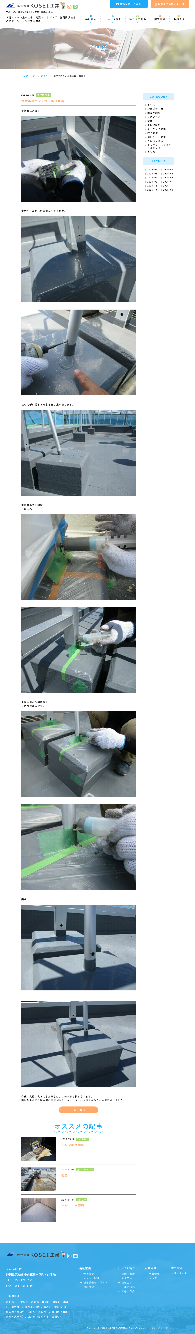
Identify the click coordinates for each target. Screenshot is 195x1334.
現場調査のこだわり (95, 1282)
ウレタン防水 (155, 141)
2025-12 (152, 185)
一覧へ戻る (78, 1110)
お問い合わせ (179, 1273)
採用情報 (88, 1287)
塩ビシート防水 (156, 137)
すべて (151, 104)
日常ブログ (154, 116)
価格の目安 (128, 1291)
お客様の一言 (155, 108)
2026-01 (168, 181)
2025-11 (168, 185)
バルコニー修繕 (72, 1205)
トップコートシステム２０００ (159, 146)
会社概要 (88, 1273)
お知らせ (179, 19)
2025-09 (168, 189)
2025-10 (152, 189)
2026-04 (152, 177)
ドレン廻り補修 (72, 1145)
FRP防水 (152, 133)
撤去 (64, 1175)
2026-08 (152, 169)
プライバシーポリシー (162, 1328)
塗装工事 (127, 1282)
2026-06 (152, 173)
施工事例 (159, 19)
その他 (151, 151)
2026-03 (168, 177)
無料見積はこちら (130, 4)
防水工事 (127, 1278)
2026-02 (152, 181)
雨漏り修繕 (128, 1273)
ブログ (44, 75)
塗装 (150, 121)
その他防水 (154, 125)
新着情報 (154, 1273)
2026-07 (168, 169)
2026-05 (168, 173)
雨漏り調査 (154, 112)
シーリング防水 (156, 129)
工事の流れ (128, 1287)
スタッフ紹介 (91, 1278)
